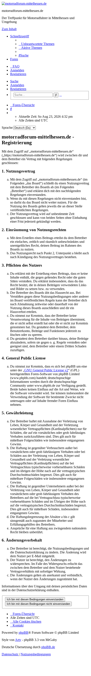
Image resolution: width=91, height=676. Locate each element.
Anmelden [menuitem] (17, 70)
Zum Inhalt (9, 29)
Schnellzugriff (19, 36)
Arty (18, 640)
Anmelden (17, 85)
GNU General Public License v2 (46, 370)
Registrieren (18, 89)
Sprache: (7, 127)
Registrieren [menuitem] (18, 74)
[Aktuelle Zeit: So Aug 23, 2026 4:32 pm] (11, 113)
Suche (14, 81)
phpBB (23, 632)
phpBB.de (48, 647)
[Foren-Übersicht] (24, 3)
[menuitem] (36, 44)
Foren (14, 59)
